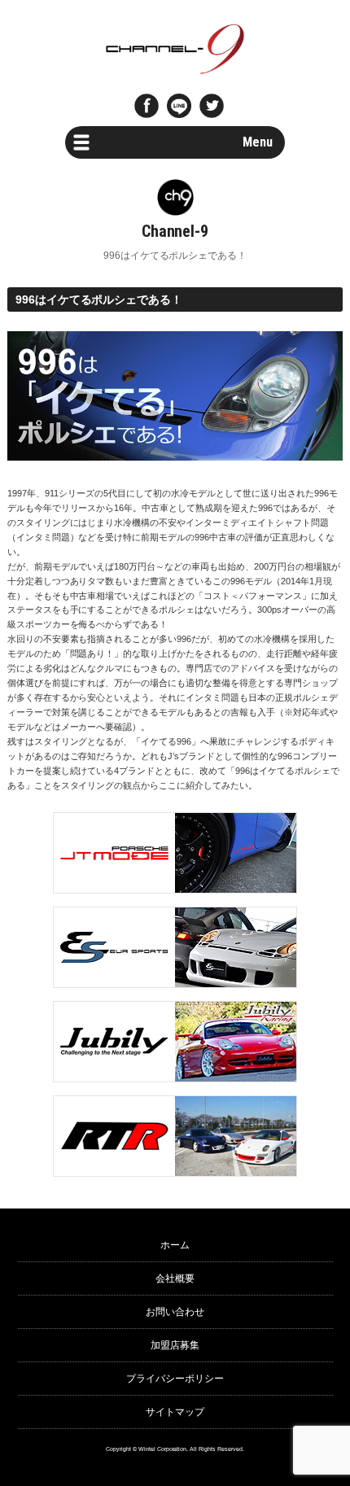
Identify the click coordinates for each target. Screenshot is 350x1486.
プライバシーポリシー (175, 1378)
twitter (211, 106)
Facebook (146, 106)
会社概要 (175, 1278)
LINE (179, 106)
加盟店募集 (175, 1345)
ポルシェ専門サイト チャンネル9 (175, 48)
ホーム (175, 1245)
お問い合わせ (175, 1312)
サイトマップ (175, 1412)
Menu (258, 142)
